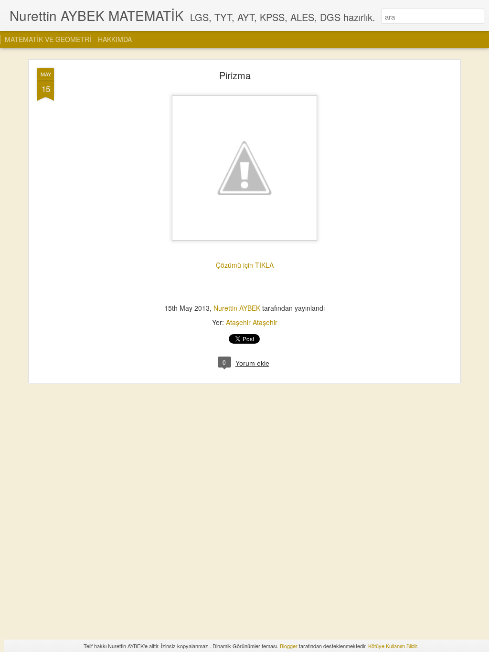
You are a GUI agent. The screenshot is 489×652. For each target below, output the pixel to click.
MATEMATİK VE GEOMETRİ (48, 39)
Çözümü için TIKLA (245, 265)
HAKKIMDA (115, 39)
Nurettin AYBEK (237, 308)
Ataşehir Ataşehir (251, 322)
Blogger (289, 646)
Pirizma (235, 75)
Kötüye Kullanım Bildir (392, 646)
